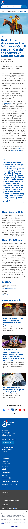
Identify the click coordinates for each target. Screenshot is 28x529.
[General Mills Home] (4, 2)
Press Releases (22, 11)
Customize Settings (14, 526)
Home (3, 11)
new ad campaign (7, 103)
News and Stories (11, 11)
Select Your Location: (8, 447)
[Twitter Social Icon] (16, 410)
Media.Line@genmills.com (9, 288)
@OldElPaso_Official (16, 150)
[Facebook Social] (4, 410)
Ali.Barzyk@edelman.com (8, 295)
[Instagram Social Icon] (8, 410)
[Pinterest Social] (24, 410)
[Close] (26, 511)
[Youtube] (19, 410)
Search (23, 7)
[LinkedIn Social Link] (12, 410)
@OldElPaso (19, 148)
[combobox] (12, 7)
